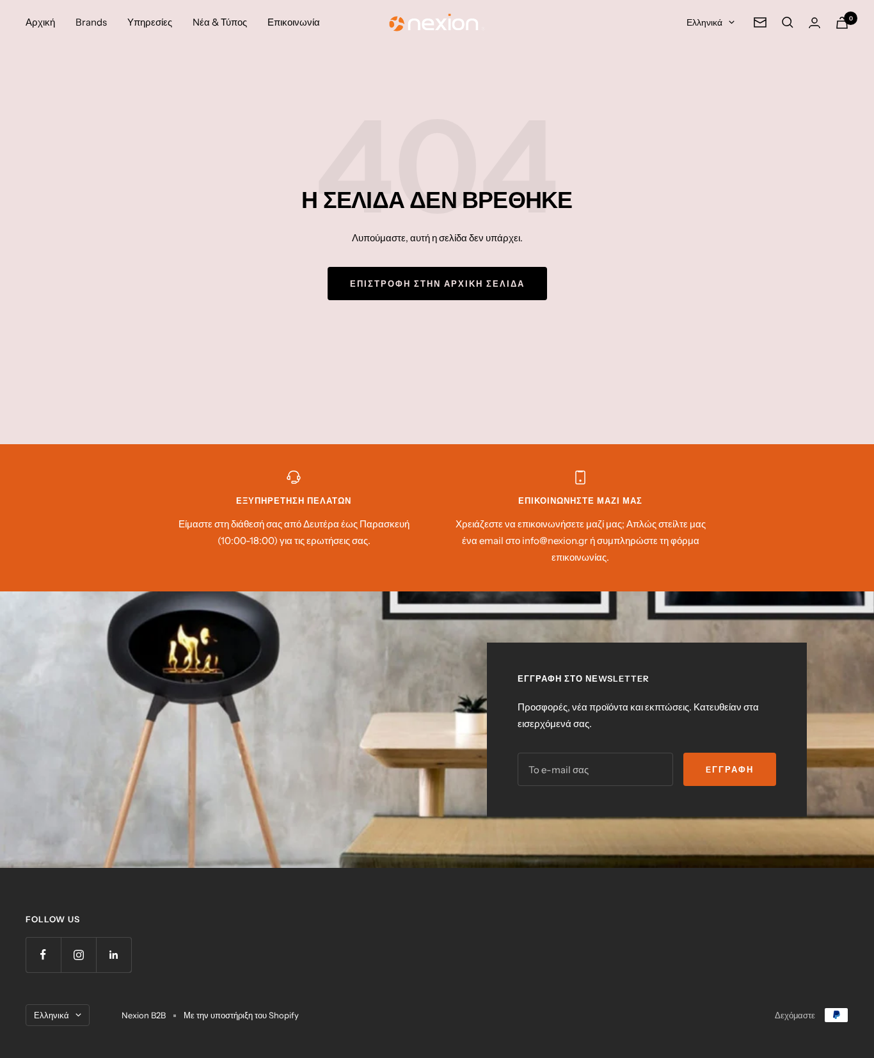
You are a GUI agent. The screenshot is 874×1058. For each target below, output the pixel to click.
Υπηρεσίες (149, 22)
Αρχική (40, 22)
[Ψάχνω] (787, 22)
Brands (91, 22)
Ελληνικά (704, 22)
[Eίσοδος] (814, 22)
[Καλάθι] (842, 23)
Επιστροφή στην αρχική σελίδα (437, 283)
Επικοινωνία (293, 22)
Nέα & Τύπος (220, 22)
